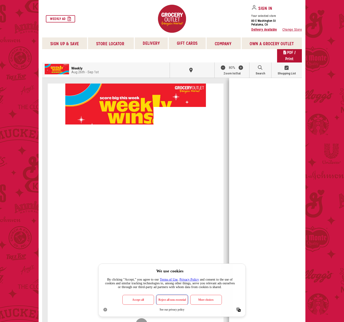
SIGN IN (265, 8)
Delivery (151, 43)
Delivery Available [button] (264, 29)
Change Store (292, 29)
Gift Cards (187, 43)
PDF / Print (290, 55)
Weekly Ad (58, 19)
